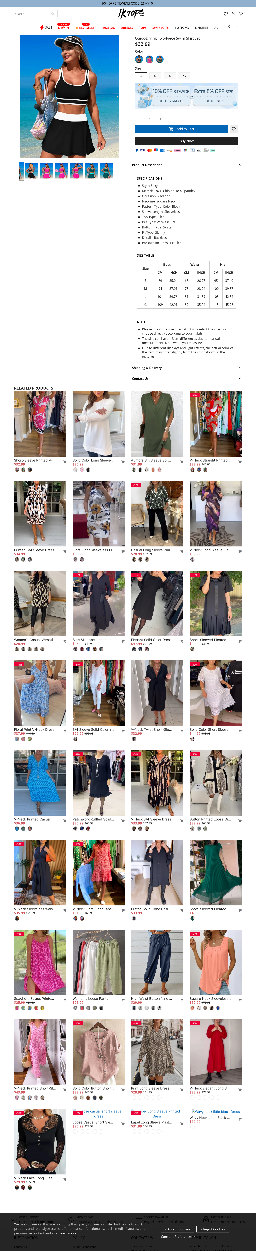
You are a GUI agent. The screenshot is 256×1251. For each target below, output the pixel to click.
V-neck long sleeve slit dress (211, 550)
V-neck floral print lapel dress (94, 909)
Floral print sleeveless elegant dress (94, 550)
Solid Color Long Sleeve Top (94, 460)
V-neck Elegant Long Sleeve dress (211, 1088)
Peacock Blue (160, 59)
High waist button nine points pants (152, 998)
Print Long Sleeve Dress (150, 1088)
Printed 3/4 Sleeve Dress (34, 550)
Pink (149, 59)
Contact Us (140, 378)
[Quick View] (63, 462)
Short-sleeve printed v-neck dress (35, 460)
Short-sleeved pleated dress (211, 639)
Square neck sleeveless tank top (211, 998)
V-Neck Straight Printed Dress (211, 460)
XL (184, 75)
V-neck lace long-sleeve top (35, 1178)
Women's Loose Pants (90, 998)
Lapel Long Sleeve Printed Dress (152, 1178)
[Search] (53, 13)
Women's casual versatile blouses (35, 639)
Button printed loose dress (211, 819)
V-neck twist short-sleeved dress (152, 729)
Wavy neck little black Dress (211, 1117)
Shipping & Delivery (147, 368)
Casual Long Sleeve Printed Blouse (152, 550)
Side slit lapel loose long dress (94, 639)
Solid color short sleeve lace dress (211, 729)
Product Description (147, 165)
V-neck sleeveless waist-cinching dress (35, 909)
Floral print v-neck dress (34, 729)
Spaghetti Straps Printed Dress (35, 998)
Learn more (67, 1233)
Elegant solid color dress (151, 639)
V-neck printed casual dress (35, 819)
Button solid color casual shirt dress (152, 909)
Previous (4, 174)
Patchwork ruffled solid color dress (94, 819)
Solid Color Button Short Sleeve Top (94, 1088)
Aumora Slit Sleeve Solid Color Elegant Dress (152, 460)
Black (139, 59)
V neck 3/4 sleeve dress (151, 819)
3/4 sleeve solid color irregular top (94, 729)
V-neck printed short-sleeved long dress (35, 1088)
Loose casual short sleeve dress (94, 1178)
